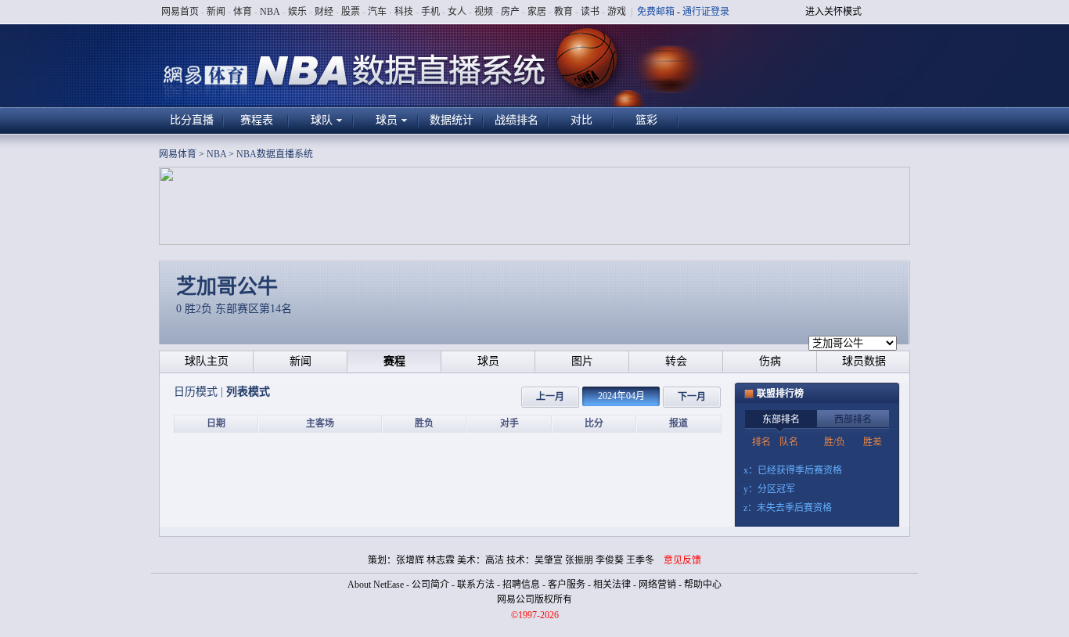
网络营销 (657, 584)
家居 (536, 11)
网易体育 (177, 154)
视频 (483, 11)
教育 (563, 11)
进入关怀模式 (833, 11)
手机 (430, 11)
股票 (350, 11)
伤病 (770, 361)
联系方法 (476, 584)
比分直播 (192, 120)
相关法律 (612, 584)
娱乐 (297, 11)
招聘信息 (521, 584)
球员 (387, 120)
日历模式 (197, 392)
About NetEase (375, 584)
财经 (324, 11)
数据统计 (451, 120)
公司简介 (430, 584)
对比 (581, 120)
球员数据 (864, 361)
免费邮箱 (656, 11)
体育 (242, 11)
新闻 (216, 11)
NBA (270, 11)
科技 (403, 11)
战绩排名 (516, 120)
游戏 (616, 11)
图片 (582, 361)
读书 (590, 11)
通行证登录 (705, 11)
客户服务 (566, 584)
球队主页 (207, 361)
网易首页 (180, 11)
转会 (676, 361)
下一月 (692, 396)
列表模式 (248, 392)
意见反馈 (682, 560)
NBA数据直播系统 (274, 154)
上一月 (550, 396)
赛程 (394, 361)
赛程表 (256, 120)
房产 (510, 11)
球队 (322, 120)
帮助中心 (703, 584)
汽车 (377, 11)
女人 (457, 11)
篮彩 (646, 120)
